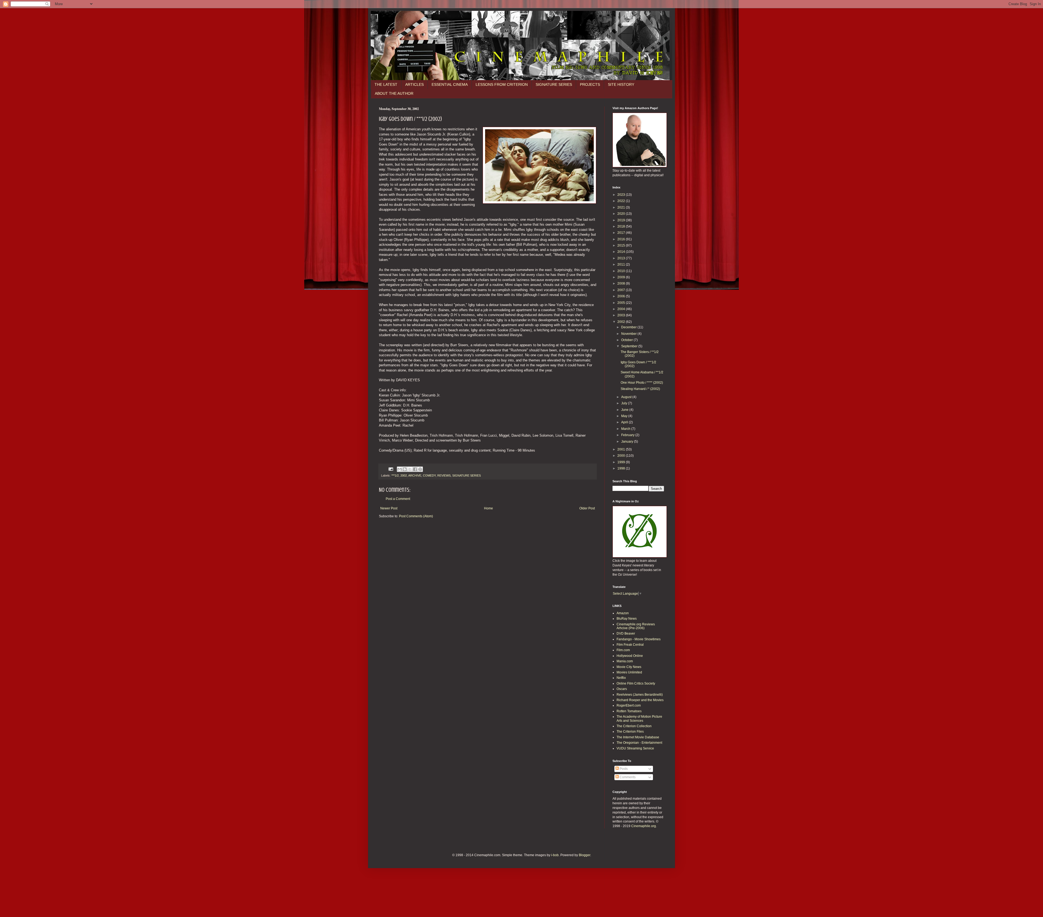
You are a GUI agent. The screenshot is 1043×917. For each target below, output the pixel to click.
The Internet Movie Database (638, 737)
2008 (621, 283)
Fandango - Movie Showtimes (639, 639)
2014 (621, 252)
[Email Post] (390, 468)
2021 (621, 207)
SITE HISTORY (621, 84)
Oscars (622, 689)
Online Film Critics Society (636, 683)
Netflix (621, 678)
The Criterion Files (630, 731)
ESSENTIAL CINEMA (450, 84)
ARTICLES (414, 84)
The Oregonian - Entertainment (639, 743)
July (624, 403)
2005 (621, 303)
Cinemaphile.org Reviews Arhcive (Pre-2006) (636, 626)
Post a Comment (398, 499)
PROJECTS (590, 84)
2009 (621, 277)
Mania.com (625, 661)
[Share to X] (410, 469)
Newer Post (388, 508)
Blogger (584, 855)
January (627, 441)
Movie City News (629, 667)
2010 (621, 271)
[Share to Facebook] (415, 469)
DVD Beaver (626, 633)
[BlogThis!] (404, 469)
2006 (621, 296)
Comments (627, 777)
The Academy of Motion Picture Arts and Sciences (639, 718)
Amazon (623, 613)
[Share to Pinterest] (420, 469)
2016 (621, 239)
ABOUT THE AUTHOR (394, 93)
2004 (621, 309)
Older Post (587, 508)
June (625, 410)
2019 (621, 220)
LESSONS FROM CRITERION (502, 84)
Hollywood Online (630, 656)
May (624, 416)
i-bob (555, 855)
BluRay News (627, 618)
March (626, 429)
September (629, 346)
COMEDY (429, 475)
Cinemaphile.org (643, 826)
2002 (403, 475)
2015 (621, 245)
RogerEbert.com (629, 705)
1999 (621, 462)
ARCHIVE (414, 475)
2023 (621, 195)
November (629, 334)
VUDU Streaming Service (635, 748)
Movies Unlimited (629, 672)
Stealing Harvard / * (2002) (640, 389)
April (625, 422)
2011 (621, 264)
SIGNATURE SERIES (554, 84)
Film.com (623, 650)
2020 (621, 214)
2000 (621, 456)
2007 (621, 290)
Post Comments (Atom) (416, 516)
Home (488, 508)
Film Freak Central (630, 645)
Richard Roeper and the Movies (640, 700)
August (626, 397)
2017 (621, 233)
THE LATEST (386, 84)
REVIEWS (444, 475)
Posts (623, 769)
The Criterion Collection (634, 726)
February (628, 435)
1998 (621, 468)
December (629, 327)
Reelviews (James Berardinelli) (640, 695)
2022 (621, 201)
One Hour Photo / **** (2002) (642, 383)
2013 (621, 258)
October (627, 340)
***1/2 (395, 475)
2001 (621, 449)
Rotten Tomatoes (629, 711)
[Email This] (399, 469)
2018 (621, 226)
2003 (621, 315)
